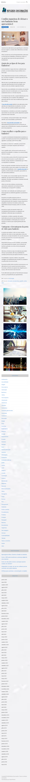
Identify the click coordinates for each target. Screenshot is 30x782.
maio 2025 (4, 592)
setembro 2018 (5, 754)
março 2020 (4, 709)
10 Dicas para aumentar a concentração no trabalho (14, 571)
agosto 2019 (4, 725)
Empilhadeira (5, 428)
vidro (3, 283)
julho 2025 (4, 590)
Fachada (4, 444)
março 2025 (4, 598)
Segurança (4, 527)
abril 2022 (4, 655)
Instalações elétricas (6, 460)
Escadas (3, 439)
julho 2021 (4, 670)
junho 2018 (4, 762)
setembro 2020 (5, 694)
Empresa (4, 431)
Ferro (3, 447)
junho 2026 (4, 579)
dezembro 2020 (5, 686)
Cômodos (4, 405)
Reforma (4, 522)
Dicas (3, 423)
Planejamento (5, 504)
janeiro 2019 (5, 743)
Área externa (5, 387)
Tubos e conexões (6, 540)
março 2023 (4, 637)
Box (18, 281)
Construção (4, 413)
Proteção (4, 517)
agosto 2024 (4, 605)
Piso (3, 501)
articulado (10, 281)
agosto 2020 (4, 696)
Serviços (4, 533)
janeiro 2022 (5, 660)
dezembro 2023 (5, 618)
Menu (4, 2)
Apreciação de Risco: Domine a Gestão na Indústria (14, 554)
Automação (4, 389)
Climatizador (4, 400)
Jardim (3, 462)
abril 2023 (4, 634)
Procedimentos (5, 512)
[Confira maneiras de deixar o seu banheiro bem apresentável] (15, 38)
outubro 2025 (5, 584)
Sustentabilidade (6, 535)
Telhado (3, 538)
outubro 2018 (5, 751)
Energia (3, 434)
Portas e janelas (5, 509)
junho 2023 (4, 629)
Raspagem (4, 520)
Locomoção (4, 475)
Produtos (4, 514)
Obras (3, 491)
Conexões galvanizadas (7, 410)
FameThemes (12, 779)
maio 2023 (4, 631)
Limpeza (3, 470)
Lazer (3, 468)
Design (3, 421)
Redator (12, 27)
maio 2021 (4, 676)
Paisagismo (4, 494)
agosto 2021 (4, 668)
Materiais (4, 486)
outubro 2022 (5, 642)
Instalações (4, 457)
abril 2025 (4, 595)
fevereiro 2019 (5, 741)
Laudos (3, 465)
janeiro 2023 (5, 639)
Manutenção (4, 481)
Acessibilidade (5, 382)
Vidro (3, 546)
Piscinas (3, 499)
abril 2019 (4, 736)
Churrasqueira (5, 397)
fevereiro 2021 (5, 681)
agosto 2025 (4, 587)
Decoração (5, 27)
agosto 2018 (4, 756)
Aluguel (3, 384)
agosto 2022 (4, 647)
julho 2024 (4, 608)
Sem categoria (5, 530)
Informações (4, 455)
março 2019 (4, 738)
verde (25, 281)
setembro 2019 (5, 723)
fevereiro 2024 (5, 613)
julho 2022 (4, 650)
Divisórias (4, 426)
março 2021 (4, 678)
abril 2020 (4, 707)
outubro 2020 (5, 691)
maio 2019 (4, 733)
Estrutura (4, 442)
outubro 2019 (5, 720)
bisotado (15, 281)
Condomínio (4, 408)
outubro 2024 (5, 600)
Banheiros (4, 392)
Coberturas (4, 402)
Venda (3, 543)
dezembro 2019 (5, 715)
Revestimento (5, 525)
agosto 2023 (4, 624)
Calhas (3, 395)
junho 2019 (4, 730)
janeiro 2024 (5, 616)
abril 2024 (4, 611)
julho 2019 (4, 728)
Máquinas (4, 483)
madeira (3, 478)
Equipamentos (5, 436)
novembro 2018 (5, 749)
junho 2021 (4, 673)
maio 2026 (4, 582)
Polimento (4, 507)
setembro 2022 (5, 644)
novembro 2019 (5, 717)
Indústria (4, 452)
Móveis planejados (6, 488)
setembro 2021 (5, 665)
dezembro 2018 (5, 746)
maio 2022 (4, 652)
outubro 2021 (5, 663)
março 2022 (4, 657)
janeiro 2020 (5, 712)
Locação (3, 473)
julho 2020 (4, 699)
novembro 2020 (5, 689)
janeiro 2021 (5, 683)
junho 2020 (4, 702)
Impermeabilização (6, 449)
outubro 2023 (5, 621)
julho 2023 (4, 626)
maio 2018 (4, 764)
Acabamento (4, 379)
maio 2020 (4, 704)
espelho (21, 281)
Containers (4, 415)
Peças (3, 496)
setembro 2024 (5, 603)
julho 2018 (4, 759)
